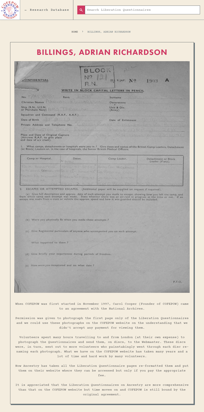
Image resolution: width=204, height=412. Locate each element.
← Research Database (46, 10)
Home (75, 32)
